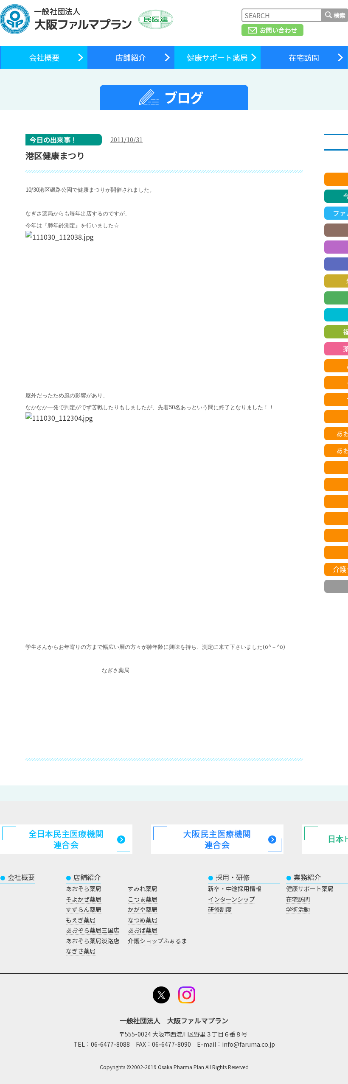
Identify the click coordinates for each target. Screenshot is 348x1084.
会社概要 (44, 57)
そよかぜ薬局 (83, 899)
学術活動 (298, 909)
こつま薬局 (142, 899)
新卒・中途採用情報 (234, 888)
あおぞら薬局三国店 (92, 930)
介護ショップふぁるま (157, 940)
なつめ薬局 (142, 920)
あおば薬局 (142, 930)
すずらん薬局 (83, 909)
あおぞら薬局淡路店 (92, 940)
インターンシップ (231, 899)
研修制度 (220, 909)
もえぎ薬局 (80, 920)
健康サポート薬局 (217, 57)
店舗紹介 (130, 57)
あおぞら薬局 (83, 888)
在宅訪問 (304, 57)
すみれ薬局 (142, 888)
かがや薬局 (142, 909)
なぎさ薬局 (80, 951)
